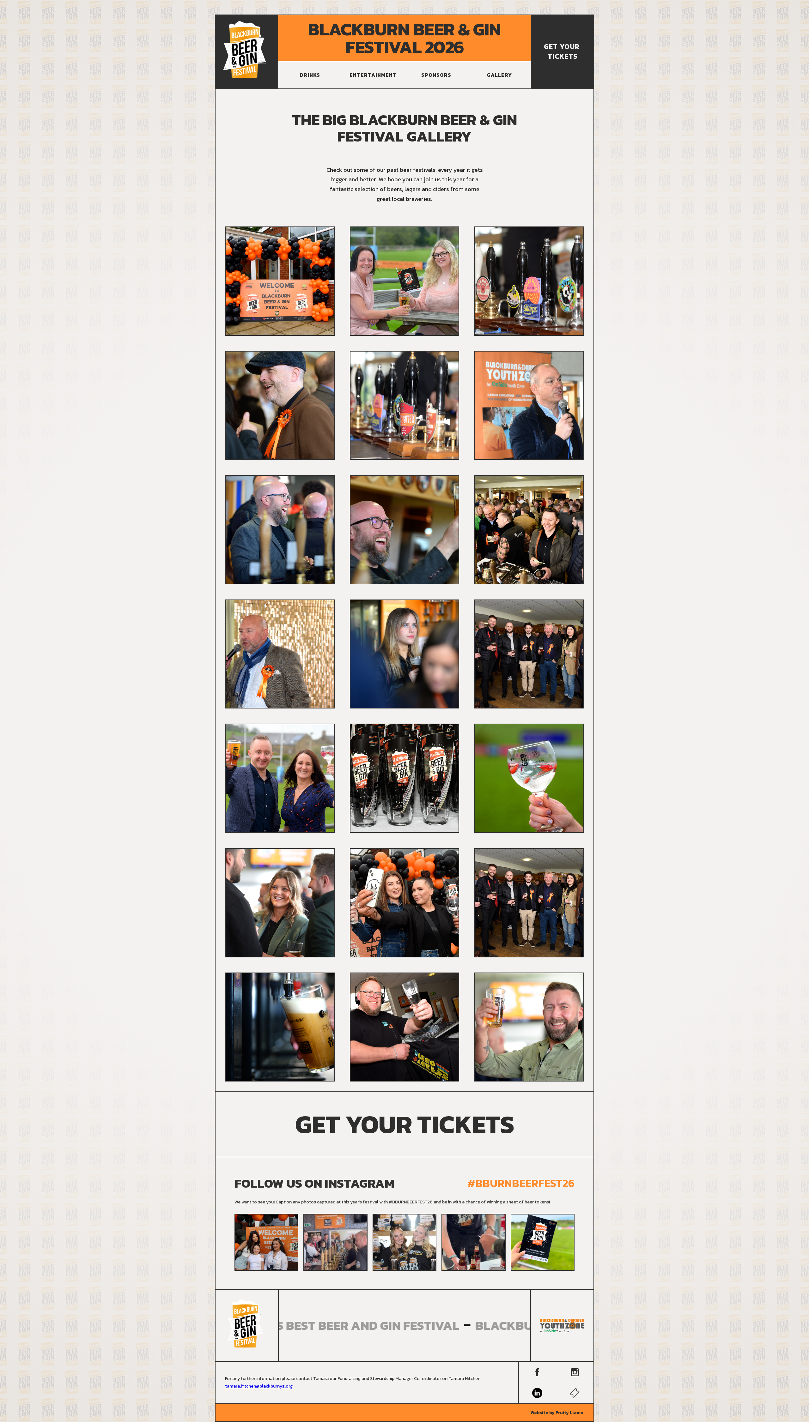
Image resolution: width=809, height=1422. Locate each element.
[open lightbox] (280, 281)
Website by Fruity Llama (557, 1412)
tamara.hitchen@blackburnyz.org (259, 1386)
